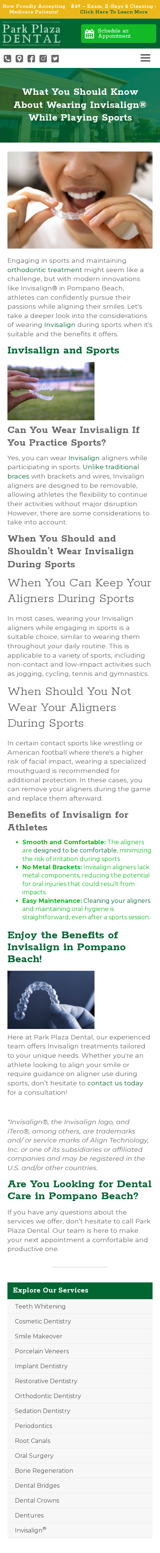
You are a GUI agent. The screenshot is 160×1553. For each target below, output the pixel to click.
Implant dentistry (41, 1366)
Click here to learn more (114, 12)
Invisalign (59, 324)
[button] (145, 58)
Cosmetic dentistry (43, 1321)
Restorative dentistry (46, 1381)
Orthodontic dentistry (48, 1396)
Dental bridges (37, 1485)
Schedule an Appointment (114, 34)
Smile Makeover (39, 1336)
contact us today (115, 1083)
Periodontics (33, 1425)
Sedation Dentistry (42, 1411)
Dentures (29, 1515)
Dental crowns (37, 1500)
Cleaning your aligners (116, 900)
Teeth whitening (40, 1306)
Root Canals (32, 1440)
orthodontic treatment (44, 270)
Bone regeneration (44, 1470)
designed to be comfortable (75, 850)
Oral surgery (34, 1455)
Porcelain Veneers (42, 1351)
